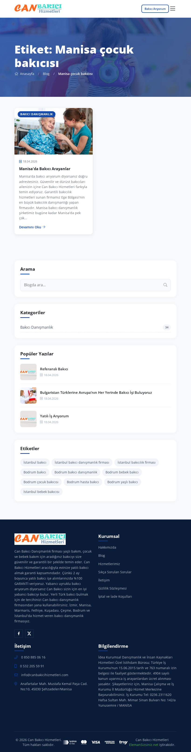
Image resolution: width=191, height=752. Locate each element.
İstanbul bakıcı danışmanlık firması (82, 462)
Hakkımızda (107, 547)
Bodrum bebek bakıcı (122, 472)
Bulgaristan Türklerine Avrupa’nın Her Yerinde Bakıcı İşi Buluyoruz (96, 392)
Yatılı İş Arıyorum (54, 416)
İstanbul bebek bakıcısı (41, 491)
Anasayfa (26, 73)
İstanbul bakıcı (35, 462)
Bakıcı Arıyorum (155, 9)
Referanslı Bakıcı (54, 369)
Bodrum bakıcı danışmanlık (76, 472)
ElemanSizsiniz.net (143, 744)
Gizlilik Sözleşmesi (112, 588)
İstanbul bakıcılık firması (137, 462)
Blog (46, 73)
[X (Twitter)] (29, 633)
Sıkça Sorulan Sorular (115, 572)
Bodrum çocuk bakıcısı (41, 482)
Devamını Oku (30, 227)
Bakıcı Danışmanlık (94, 327)
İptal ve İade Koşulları (115, 596)
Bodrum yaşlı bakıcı (122, 482)
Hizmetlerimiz (109, 564)
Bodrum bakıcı (35, 472)
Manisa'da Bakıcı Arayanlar (44, 168)
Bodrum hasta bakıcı (83, 482)
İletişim (104, 580)
